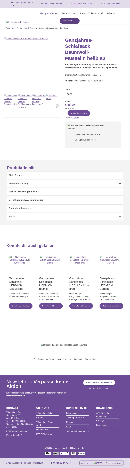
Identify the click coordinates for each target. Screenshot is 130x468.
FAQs (68, 427)
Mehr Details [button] (15, 175)
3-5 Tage (75, 117)
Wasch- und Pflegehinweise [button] (24, 192)
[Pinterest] (61, 463)
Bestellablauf (72, 413)
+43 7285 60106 (18, 421)
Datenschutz (56, 448)
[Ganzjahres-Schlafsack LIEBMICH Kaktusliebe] (20, 266)
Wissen (111, 13)
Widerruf (67, 448)
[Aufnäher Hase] (53, 105)
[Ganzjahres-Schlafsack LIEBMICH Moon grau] (80, 266)
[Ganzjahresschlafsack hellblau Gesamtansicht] (10, 105)
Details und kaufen (20, 306)
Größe (67, 90)
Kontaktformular (13, 435)
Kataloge (100, 420)
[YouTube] (57, 463)
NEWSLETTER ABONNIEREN (99, 382)
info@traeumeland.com (16, 431)
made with (87, 463)
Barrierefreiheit (79, 448)
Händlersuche (42, 430)
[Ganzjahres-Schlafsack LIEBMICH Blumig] (50, 266)
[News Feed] (70, 463)
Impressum (38, 463)
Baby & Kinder (49, 13)
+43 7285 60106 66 (24, 424)
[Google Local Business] (67, 463)
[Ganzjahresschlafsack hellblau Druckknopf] (39, 105)
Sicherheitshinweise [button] (20, 208)
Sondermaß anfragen (75, 431)
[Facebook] (51, 463)
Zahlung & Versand (75, 418)
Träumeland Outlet (44, 413)
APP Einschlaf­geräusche (103, 414)
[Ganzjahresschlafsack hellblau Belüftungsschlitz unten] (24, 105)
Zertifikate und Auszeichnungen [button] (26, 200)
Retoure (70, 422)
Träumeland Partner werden (45, 423)
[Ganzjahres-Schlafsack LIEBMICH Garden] (110, 266)
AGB (46, 448)
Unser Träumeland (91, 13)
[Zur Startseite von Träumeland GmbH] (22, 22)
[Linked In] (64, 463)
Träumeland (10, 28)
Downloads (101, 425)
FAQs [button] (12, 216)
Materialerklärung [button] (18, 183)
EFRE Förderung (44, 434)
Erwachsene (68, 13)
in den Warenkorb (79, 113)
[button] (57, 105)
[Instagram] (54, 463)
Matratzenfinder (69, 21)
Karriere (40, 418)
